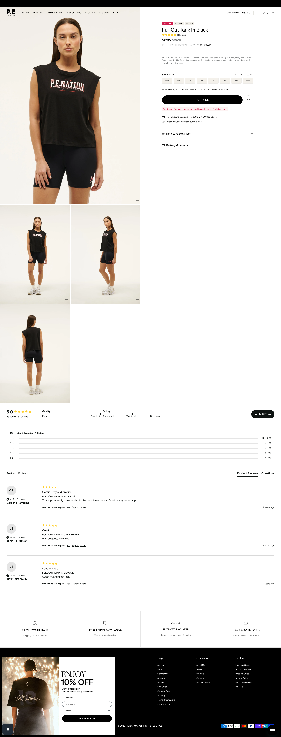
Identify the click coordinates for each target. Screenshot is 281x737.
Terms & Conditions (166, 700)
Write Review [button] (263, 414)
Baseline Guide (242, 673)
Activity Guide (241, 678)
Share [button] (83, 507)
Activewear (55, 13)
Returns (160, 682)
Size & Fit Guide (244, 75)
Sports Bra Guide (243, 669)
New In (26, 13)
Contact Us (162, 673)
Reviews (239, 686)
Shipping (161, 678)
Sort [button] (10, 473)
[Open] (7, 729)
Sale (116, 13)
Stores (199, 669)
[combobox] (86, 710)
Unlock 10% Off (87, 718)
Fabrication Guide (243, 682)
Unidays (200, 673)
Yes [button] (68, 507)
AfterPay (161, 695)
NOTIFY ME (202, 100)
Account (161, 665)
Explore (239, 658)
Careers (200, 678)
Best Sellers (73, 13)
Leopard (104, 13)
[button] (207, 35)
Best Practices (203, 682)
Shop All (38, 13)
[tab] (247, 474)
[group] (24, 412)
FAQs (159, 669)
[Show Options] (109, 710)
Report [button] (75, 507)
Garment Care (163, 691)
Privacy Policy (163, 704)
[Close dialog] (112, 659)
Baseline (90, 13)
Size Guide (162, 686)
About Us (200, 665)
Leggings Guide (242, 665)
